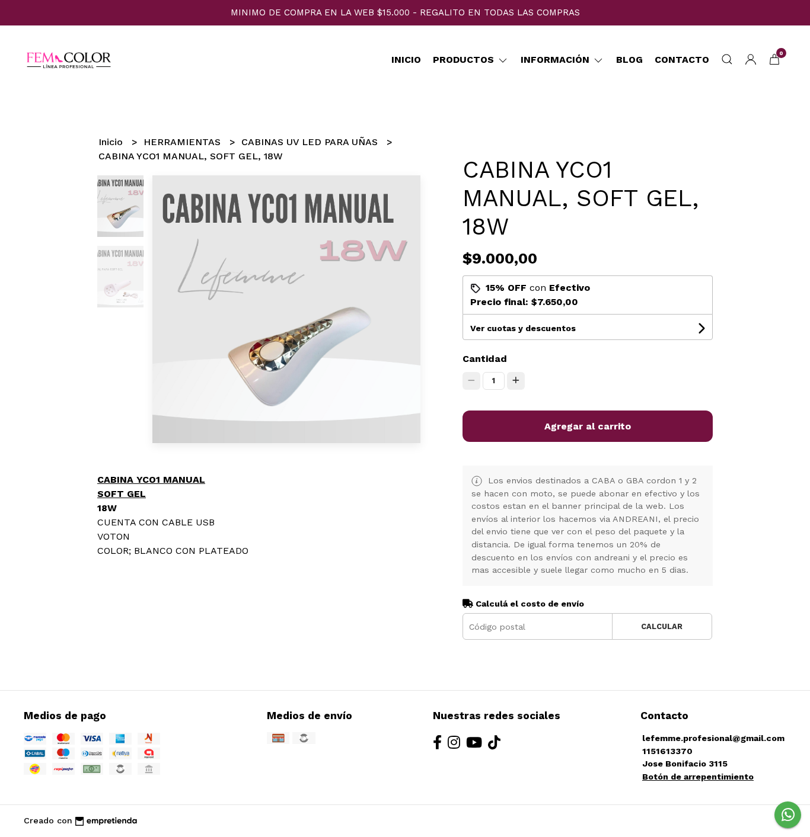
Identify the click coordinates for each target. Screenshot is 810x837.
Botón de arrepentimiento (698, 776)
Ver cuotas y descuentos (523, 328)
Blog (629, 59)
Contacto (682, 59)
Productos (465, 59)
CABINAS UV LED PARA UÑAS (311, 141)
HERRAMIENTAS (183, 141)
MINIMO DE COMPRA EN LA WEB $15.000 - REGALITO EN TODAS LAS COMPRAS (405, 12)
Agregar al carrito (587, 426)
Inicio (406, 59)
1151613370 (667, 751)
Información (556, 59)
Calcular (662, 626)
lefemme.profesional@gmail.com (713, 738)
